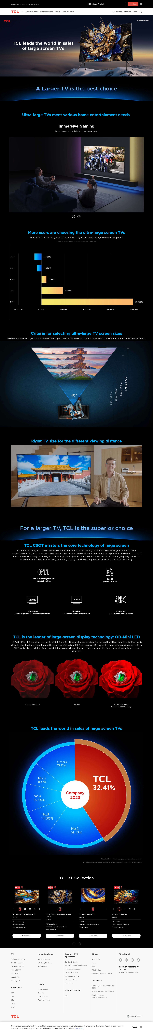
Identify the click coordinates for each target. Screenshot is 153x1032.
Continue (133, 4)
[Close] (141, 1027)
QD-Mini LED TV (17, 963)
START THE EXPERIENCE (128, 972)
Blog (93, 966)
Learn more (26, 936)
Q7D (13, 1007)
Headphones (43, 996)
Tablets (40, 993)
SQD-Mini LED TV (18, 959)
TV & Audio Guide (72, 976)
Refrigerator (42, 966)
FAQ (66, 996)
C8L (12, 996)
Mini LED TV (16, 970)
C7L (12, 1000)
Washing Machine (45, 963)
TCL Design (96, 970)
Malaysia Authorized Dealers (76, 966)
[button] (73, 944)
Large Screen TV (17, 966)
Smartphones (43, 989)
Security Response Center (102, 974)
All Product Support (73, 969)
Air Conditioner (44, 959)
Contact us (69, 983)
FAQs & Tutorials (71, 973)
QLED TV (14, 974)
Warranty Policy (71, 980)
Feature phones (44, 1000)
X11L (12, 993)
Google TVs (15, 977)
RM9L (13, 1004)
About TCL (96, 959)
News (94, 963)
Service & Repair (71, 962)
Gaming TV (15, 981)
